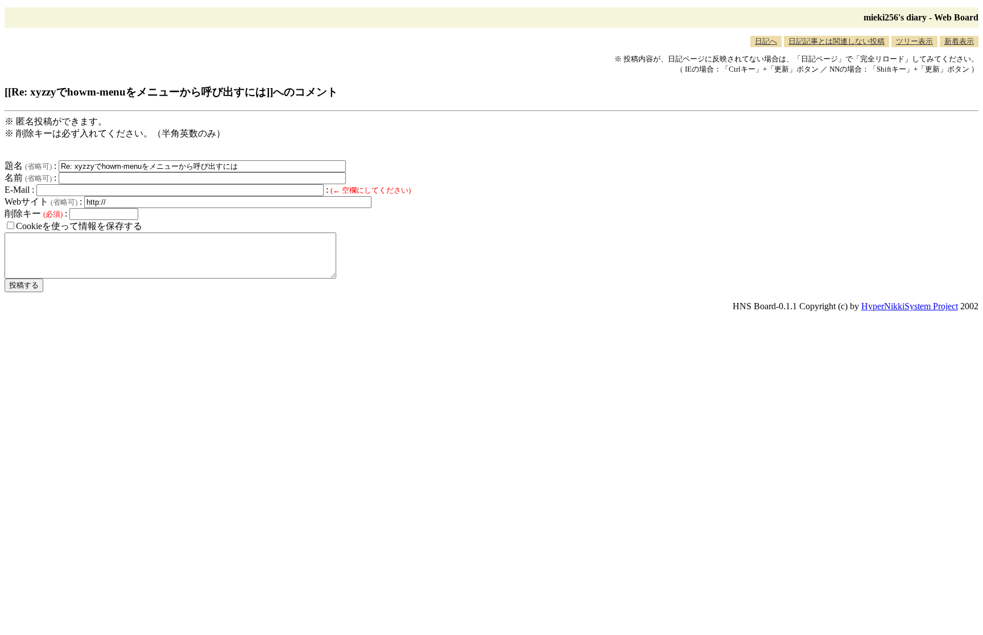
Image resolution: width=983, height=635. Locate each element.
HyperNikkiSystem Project (909, 306)
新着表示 (959, 41)
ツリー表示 (914, 41)
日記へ (766, 41)
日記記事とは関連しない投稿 (836, 41)
